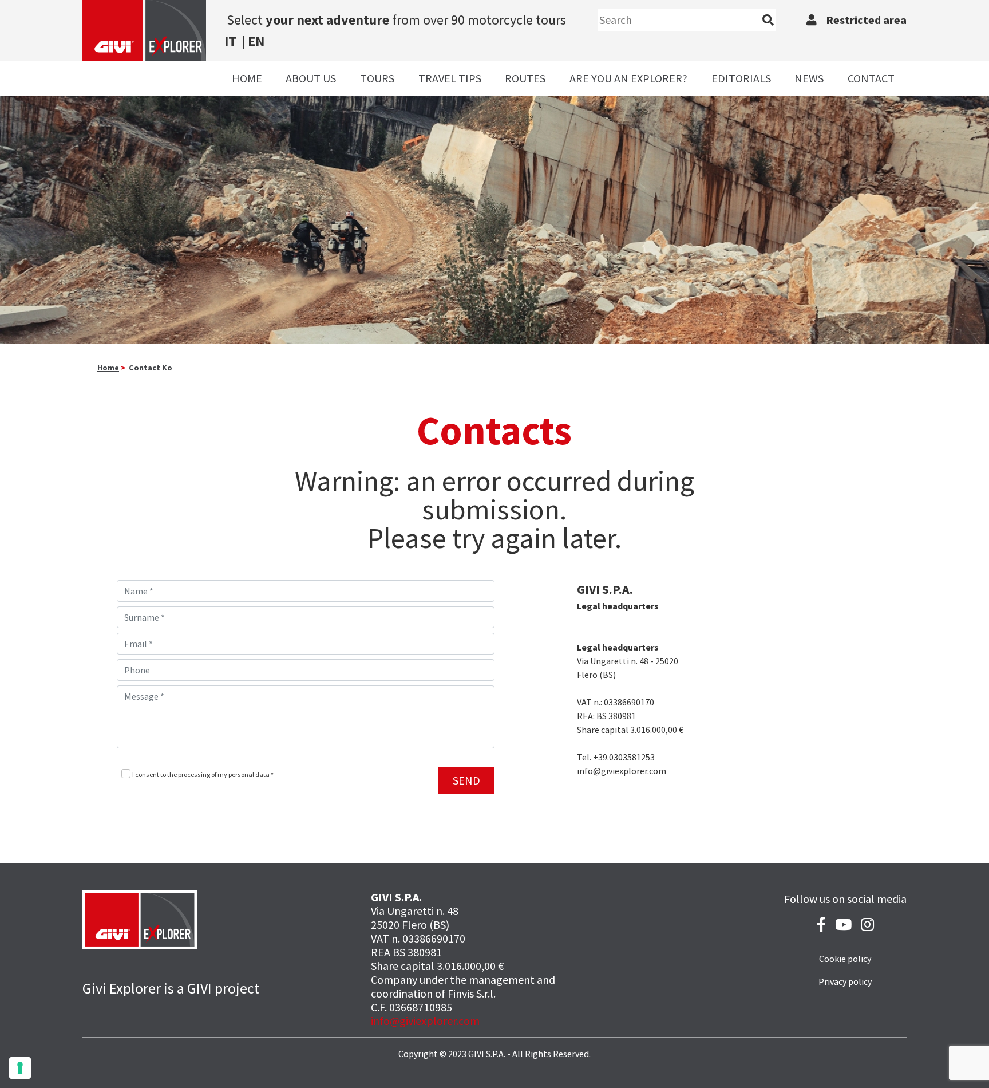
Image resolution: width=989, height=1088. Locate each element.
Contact (871, 78)
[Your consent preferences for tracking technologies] (20, 1068)
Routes (525, 78)
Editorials (741, 78)
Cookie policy (845, 958)
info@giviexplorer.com (425, 1021)
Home (247, 78)
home (108, 367)
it (230, 41)
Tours (377, 78)
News (809, 78)
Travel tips (449, 78)
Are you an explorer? (628, 78)
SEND (466, 780)
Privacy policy (845, 981)
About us (311, 78)
